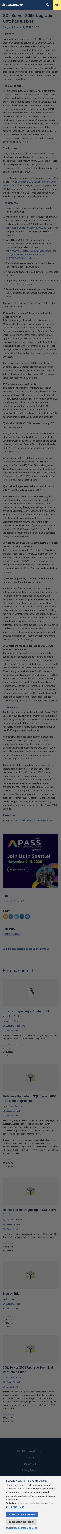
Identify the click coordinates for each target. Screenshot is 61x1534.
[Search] (48, 5)
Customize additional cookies (21, 1528)
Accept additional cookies (21, 1514)
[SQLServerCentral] (2, 5)
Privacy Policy (17, 1507)
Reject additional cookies (21, 1521)
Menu (57, 4)
